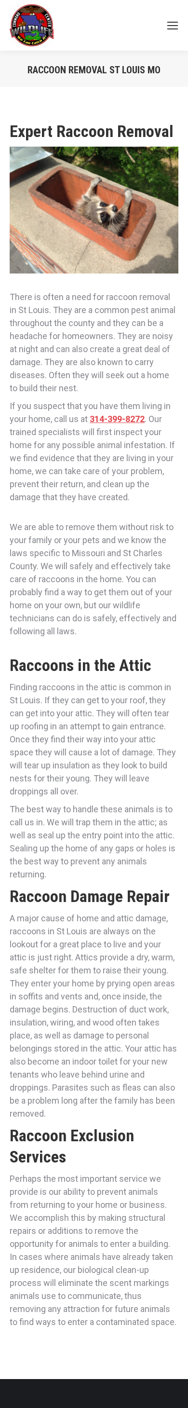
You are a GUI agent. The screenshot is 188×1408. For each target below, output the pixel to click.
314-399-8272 (117, 419)
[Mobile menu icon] (172, 25)
